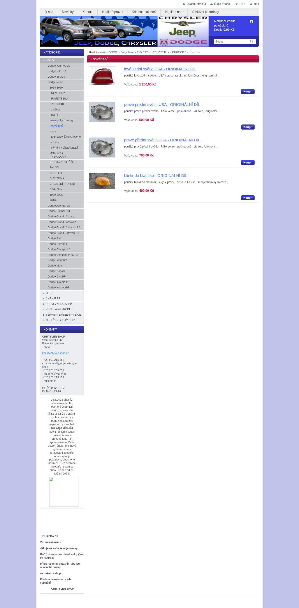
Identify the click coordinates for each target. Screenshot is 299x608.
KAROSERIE (179, 52)
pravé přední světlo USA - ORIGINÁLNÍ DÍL (162, 104)
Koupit (247, 91)
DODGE (113, 52)
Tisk (256, 3)
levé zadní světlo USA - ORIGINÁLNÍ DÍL (160, 69)
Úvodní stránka (196, 3)
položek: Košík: (224, 25)
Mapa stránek (222, 3)
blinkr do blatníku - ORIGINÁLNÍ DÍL (155, 175)
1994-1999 (142, 52)
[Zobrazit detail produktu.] (102, 84)
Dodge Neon (127, 52)
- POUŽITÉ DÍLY (160, 52)
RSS (242, 3)
